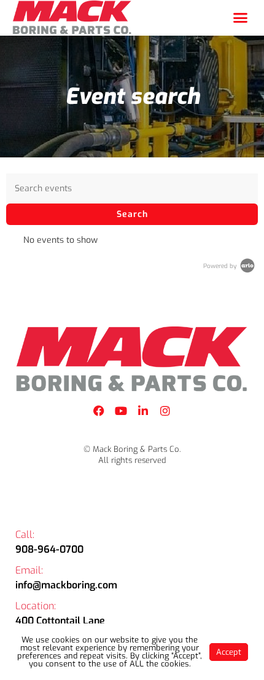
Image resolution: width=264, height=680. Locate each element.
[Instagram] (165, 410)
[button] (240, 18)
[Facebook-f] (98, 410)
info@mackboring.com (66, 585)
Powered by (220, 266)
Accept (228, 652)
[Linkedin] (143, 410)
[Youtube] (120, 410)
